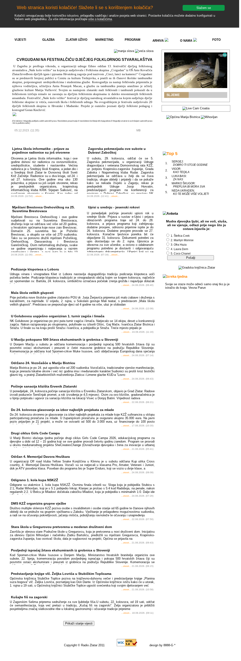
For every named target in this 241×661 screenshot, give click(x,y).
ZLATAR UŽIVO (76, 39)
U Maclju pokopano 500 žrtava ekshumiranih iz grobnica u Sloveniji (64, 339)
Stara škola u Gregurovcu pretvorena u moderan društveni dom (61, 527)
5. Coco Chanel (181, 253)
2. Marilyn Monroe (182, 240)
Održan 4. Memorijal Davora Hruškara (40, 456)
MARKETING (104, 39)
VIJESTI (20, 39)
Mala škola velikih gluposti (32, 293)
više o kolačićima (100, 19)
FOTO (216, 39)
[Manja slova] (124, 51)
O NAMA (186, 40)
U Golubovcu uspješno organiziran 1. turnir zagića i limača (57, 316)
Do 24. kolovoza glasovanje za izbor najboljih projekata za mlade (62, 410)
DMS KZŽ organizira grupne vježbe (38, 503)
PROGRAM (132, 39)
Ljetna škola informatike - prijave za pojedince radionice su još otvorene (41, 150)
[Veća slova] (144, 51)
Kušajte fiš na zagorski (29, 597)
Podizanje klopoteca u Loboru (35, 269)
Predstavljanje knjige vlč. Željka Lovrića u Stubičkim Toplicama (61, 574)
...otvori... (38, 196)
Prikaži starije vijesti (78, 623)
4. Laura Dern (179, 249)
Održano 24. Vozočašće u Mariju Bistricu (43, 363)
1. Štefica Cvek (180, 235)
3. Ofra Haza (179, 244)
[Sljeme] (195, 70)
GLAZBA (48, 39)
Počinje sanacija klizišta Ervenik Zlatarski (44, 386)
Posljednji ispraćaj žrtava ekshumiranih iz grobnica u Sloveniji (60, 550)
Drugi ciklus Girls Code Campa (35, 433)
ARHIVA (158, 40)
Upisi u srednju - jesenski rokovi (114, 207)
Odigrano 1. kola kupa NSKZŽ (34, 480)
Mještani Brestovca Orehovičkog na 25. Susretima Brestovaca (43, 209)
